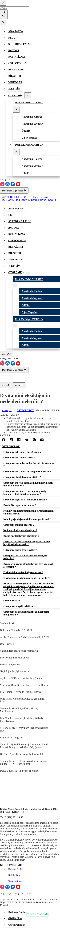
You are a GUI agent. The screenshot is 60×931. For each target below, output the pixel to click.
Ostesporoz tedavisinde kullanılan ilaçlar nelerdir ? (25, 557)
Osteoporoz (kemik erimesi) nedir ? (22, 452)
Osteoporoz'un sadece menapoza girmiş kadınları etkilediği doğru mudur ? (24, 492)
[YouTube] (18, 184)
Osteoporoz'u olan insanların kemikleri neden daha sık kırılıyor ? (28, 484)
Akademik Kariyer (32, 291)
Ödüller (26, 305)
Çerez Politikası (15, 881)
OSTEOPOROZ (17, 240)
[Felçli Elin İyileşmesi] (2, 660)
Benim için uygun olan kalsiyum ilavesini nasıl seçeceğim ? (28, 565)
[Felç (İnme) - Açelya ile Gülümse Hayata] (2, 688)
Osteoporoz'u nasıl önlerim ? (18, 524)
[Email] (41, 440)
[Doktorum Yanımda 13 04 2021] (2, 626)
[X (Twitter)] (11, 440)
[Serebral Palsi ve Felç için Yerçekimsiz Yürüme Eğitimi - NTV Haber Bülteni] (2, 757)
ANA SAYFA (15, 208)
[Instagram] (2, 184)
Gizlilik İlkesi (14, 875)
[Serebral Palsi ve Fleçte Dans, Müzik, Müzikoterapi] (2, 704)
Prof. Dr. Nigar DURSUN (29, 319)
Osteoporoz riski (12, 600)
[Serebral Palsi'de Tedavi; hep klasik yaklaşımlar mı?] (2, 724)
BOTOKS (13, 227)
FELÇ (11, 215)
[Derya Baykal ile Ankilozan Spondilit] (2, 766)
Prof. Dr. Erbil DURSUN (29, 279)
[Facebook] (7, 184)
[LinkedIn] (13, 184)
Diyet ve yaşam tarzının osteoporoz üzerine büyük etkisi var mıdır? (26, 543)
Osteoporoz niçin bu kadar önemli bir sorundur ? (29, 464)
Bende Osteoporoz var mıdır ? (19, 505)
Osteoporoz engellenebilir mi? (19, 606)
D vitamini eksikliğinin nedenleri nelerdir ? (26, 578)
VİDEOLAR (15, 259)
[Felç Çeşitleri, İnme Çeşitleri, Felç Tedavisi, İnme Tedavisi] (2, 714)
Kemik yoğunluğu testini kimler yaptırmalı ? (27, 519)
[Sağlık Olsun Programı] (2, 733)
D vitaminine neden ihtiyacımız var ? (23, 572)
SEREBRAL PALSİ (19, 221)
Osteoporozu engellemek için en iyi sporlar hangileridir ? (26, 613)
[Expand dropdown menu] (28, 273)
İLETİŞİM (14, 266)
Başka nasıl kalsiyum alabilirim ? (21, 536)
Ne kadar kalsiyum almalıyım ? (20, 530)
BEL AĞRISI (15, 246)
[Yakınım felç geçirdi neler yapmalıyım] (2, 646)
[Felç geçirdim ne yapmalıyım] (2, 653)
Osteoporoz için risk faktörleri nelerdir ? (25, 499)
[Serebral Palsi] (2, 619)
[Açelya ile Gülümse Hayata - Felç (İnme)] (2, 674)
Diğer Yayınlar (29, 312)
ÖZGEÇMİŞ (15, 272)
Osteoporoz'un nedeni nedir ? (19, 457)
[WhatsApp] (34, 440)
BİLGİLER (14, 253)
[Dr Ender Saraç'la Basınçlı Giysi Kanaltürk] (2, 750)
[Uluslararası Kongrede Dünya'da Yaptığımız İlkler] (2, 694)
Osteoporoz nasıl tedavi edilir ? (20, 550)
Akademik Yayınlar (32, 298)
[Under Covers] (2, 640)
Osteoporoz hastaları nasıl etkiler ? (22, 477)
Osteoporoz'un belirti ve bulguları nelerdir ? (27, 471)
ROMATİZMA (16, 234)
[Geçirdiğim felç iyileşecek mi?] (2, 667)
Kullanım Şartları (15, 869)
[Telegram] (26, 440)
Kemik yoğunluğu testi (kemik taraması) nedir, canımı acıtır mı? (28, 512)
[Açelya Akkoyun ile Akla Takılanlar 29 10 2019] (2, 633)
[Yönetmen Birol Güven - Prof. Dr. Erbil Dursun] (2, 681)
